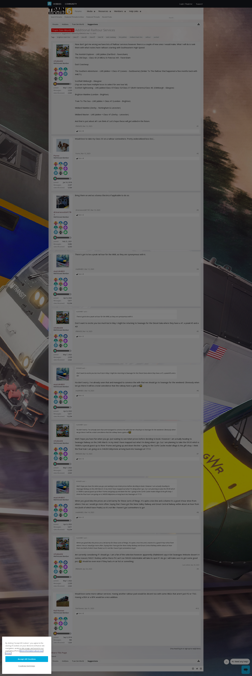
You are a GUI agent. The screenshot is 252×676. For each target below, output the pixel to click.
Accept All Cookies (27, 659)
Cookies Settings (26, 666)
